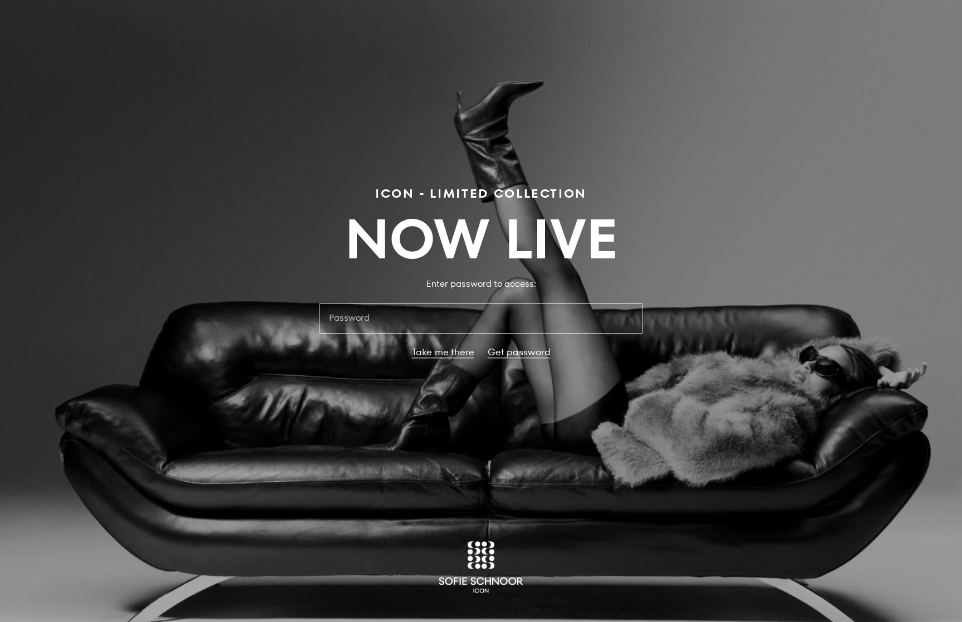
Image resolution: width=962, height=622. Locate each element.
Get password (519, 352)
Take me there (443, 352)
